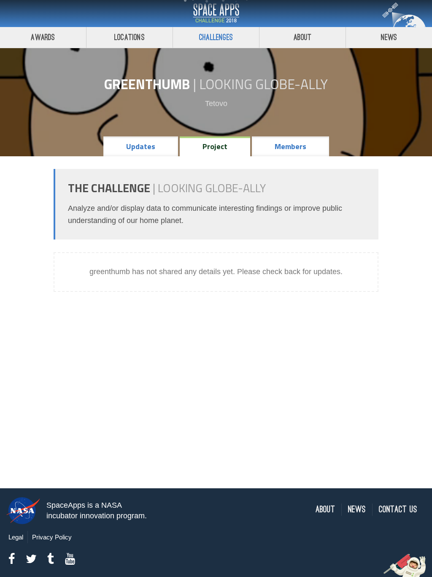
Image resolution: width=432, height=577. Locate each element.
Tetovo (216, 103)
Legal (15, 537)
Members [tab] (290, 146)
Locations (129, 37)
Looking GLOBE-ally (263, 84)
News (389, 37)
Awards (43, 37)
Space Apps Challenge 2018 (216, 13)
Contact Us (398, 510)
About (303, 37)
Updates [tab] (140, 146)
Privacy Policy (52, 537)
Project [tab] (214, 146)
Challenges (216, 37)
